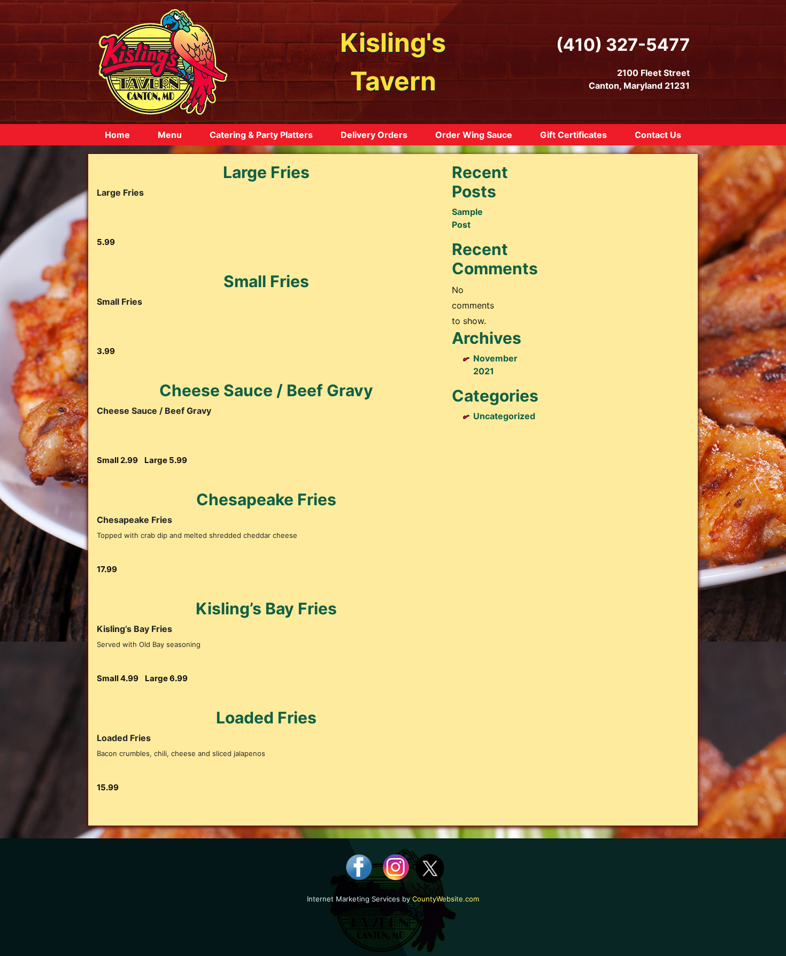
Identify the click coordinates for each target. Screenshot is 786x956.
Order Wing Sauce (473, 134)
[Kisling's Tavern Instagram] (396, 867)
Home (117, 134)
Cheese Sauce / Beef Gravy (266, 390)
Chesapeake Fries (266, 499)
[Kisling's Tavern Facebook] (359, 867)
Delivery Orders (374, 134)
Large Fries (266, 172)
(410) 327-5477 (623, 44)
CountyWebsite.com (445, 899)
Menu (170, 134)
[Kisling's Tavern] (162, 61)
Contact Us (658, 134)
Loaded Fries (266, 717)
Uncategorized (504, 416)
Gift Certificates (573, 134)
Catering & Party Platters (261, 134)
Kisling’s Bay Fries (266, 608)
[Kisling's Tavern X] (429, 867)
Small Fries (266, 281)
